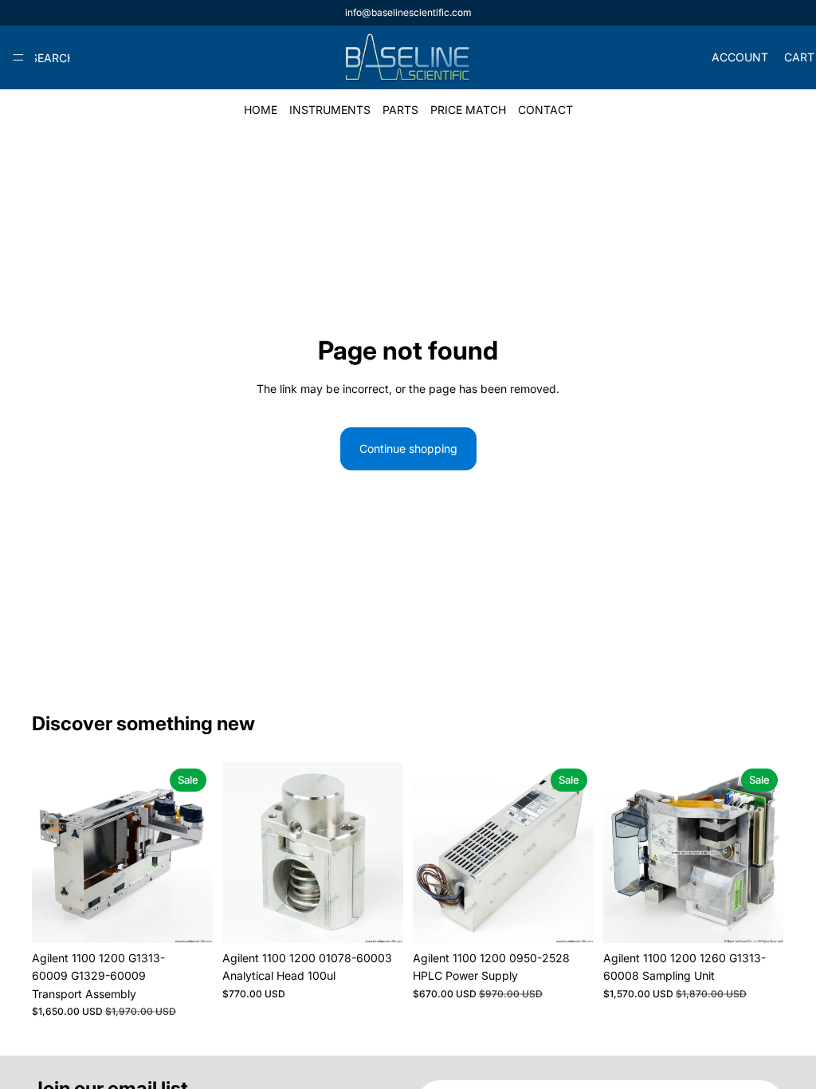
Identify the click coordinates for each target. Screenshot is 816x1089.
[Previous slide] (49, 852)
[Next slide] (195, 852)
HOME (260, 109)
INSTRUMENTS (330, 109)
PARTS (400, 109)
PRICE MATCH (468, 109)
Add (392, 918)
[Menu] (18, 57)
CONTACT (545, 109)
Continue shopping (408, 448)
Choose (201, 918)
